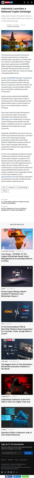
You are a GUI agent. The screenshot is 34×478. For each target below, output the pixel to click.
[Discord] (8, 472)
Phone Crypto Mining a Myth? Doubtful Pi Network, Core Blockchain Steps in (13, 293)
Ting (2, 324)
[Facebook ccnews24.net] (2, 472)
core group (4, 361)
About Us (3, 460)
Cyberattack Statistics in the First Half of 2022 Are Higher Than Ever (15, 400)
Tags (16, 460)
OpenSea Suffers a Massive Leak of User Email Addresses (16, 433)
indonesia (11, 187)
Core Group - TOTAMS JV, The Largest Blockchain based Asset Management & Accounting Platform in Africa (16, 257)
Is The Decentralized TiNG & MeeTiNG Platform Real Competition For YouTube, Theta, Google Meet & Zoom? (16, 330)
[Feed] (17, 472)
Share (9, 476)
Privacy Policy (23, 460)
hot (4, 187)
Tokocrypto (5, 119)
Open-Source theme (5, 465)
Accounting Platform (7, 251)
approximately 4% (7, 177)
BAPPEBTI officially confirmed (19, 78)
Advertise (10, 460)
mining (3, 288)
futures (5, 191)
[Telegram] (11, 472)
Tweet (18, 476)
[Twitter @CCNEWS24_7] (5, 472)
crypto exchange (23, 187)
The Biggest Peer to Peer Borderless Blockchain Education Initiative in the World (16, 366)
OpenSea (3, 429)
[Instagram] (14, 472)
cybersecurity (5, 396)
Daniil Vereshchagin (13, 26)
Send (26, 476)
